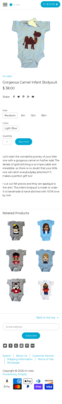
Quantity (7, 136)
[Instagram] (21, 345)
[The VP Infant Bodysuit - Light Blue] (45, 230)
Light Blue (10, 128)
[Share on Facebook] (14, 96)
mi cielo (7, 76)
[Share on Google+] (28, 96)
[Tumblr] (16, 345)
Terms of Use (46, 359)
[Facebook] (10, 345)
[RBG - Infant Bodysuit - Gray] (16, 230)
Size (5, 110)
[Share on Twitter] (18, 96)
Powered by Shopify (15, 374)
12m (33, 115)
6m (23, 115)
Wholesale (13, 362)
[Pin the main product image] (23, 96)
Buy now (24, 141)
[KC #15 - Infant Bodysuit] (16, 260)
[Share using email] (32, 96)
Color (6, 123)
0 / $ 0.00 (49, 4)
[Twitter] (5, 345)
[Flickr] (32, 345)
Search (7, 355)
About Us (21, 355)
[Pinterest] (27, 345)
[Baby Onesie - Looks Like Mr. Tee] (45, 290)
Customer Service (43, 355)
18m (43, 115)
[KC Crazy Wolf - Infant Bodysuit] (16, 290)
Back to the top (46, 317)
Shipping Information (20, 359)
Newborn (10, 115)
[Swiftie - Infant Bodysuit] (45, 260)
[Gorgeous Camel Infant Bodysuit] (31, 42)
